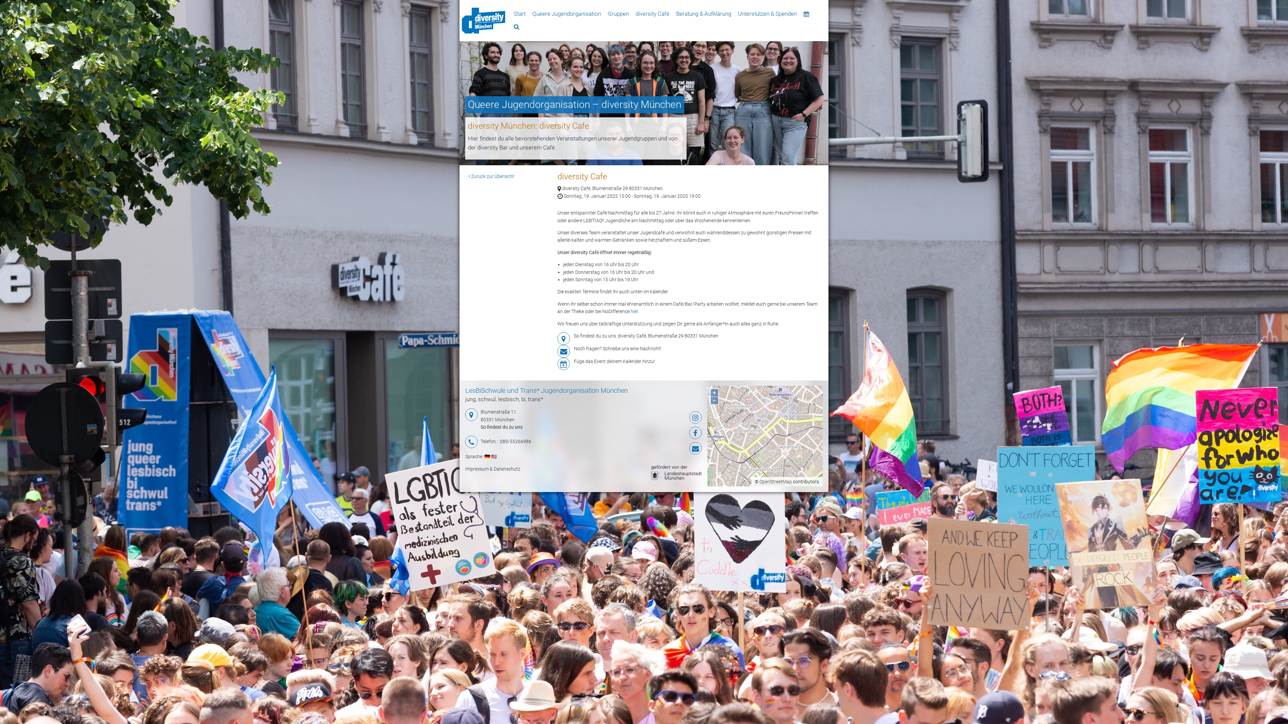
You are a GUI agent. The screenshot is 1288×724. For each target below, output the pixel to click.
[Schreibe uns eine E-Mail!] (662, 448)
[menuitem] (483, 20)
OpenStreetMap (775, 481)
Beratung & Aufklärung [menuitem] (703, 13)
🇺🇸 (494, 456)
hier (634, 311)
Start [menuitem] (520, 13)
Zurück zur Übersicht (492, 176)
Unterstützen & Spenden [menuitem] (767, 13)
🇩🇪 (487, 456)
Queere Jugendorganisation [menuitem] (566, 13)
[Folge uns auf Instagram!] (662, 417)
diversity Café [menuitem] (652, 13)
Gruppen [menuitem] (618, 13)
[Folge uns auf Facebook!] (662, 433)
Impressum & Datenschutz (492, 469)
